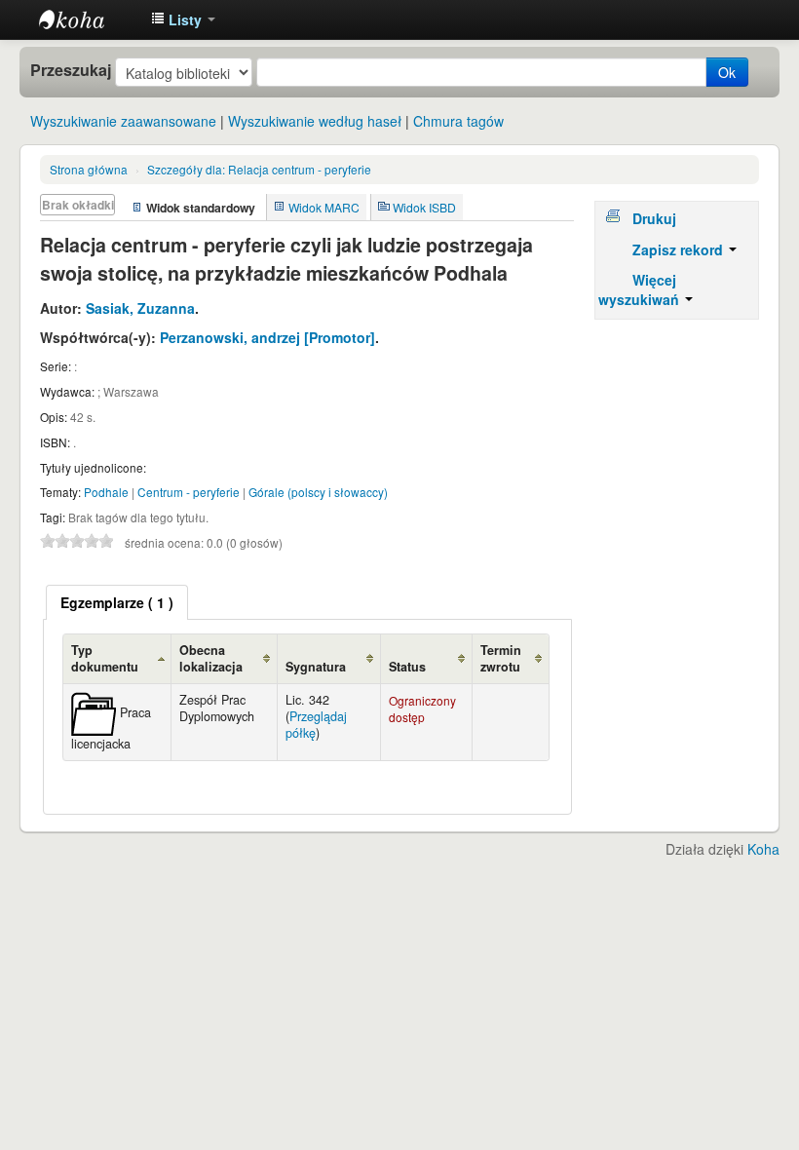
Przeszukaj (70, 70)
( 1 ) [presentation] (116, 602)
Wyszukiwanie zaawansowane (123, 121)
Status (407, 666)
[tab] (117, 602)
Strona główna (89, 169)
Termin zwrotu (500, 658)
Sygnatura (315, 666)
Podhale (106, 491)
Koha (763, 849)
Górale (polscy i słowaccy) (318, 491)
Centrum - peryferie (188, 491)
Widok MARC (324, 207)
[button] (183, 19)
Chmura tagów (458, 121)
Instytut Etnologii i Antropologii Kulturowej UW (87, 19)
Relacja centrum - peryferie (259, 169)
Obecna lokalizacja (211, 658)
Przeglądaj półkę (316, 725)
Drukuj (654, 218)
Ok (727, 72)
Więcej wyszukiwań (640, 289)
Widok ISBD (424, 207)
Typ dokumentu (104, 658)
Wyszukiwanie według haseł (314, 121)
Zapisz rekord (679, 249)
